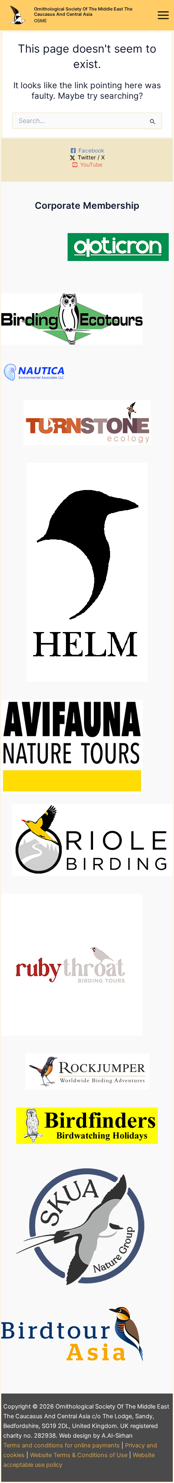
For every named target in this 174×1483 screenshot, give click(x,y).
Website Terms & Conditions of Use (78, 1455)
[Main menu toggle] (163, 15)
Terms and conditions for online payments (61, 1445)
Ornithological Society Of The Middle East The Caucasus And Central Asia (83, 11)
